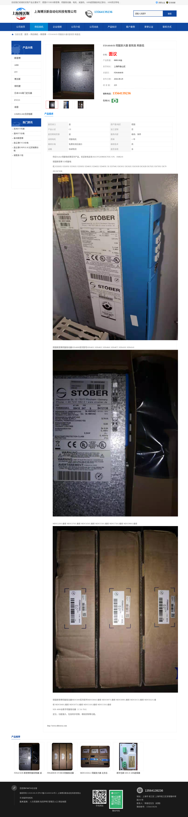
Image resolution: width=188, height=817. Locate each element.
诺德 (16, 107)
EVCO (17, 100)
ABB (16, 65)
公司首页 (20, 27)
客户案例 (130, 27)
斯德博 (43, 34)
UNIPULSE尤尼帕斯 (23, 114)
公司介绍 (75, 27)
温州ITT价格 (19, 133)
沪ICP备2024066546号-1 (47, 793)
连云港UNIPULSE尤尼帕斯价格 (26, 149)
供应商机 (39, 27)
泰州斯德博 (18, 138)
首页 (26, 34)
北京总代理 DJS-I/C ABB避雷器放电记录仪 (130, 773)
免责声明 (44, 802)
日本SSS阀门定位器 (23, 93)
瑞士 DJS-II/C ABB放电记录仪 (160, 773)
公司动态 (93, 27)
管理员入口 (53, 802)
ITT (15, 72)
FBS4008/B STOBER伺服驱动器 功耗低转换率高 (33, 773)
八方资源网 (34, 802)
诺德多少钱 (18, 155)
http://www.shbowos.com (57, 726)
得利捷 (17, 86)
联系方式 (167, 27)
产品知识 (112, 27)
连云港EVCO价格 (21, 143)
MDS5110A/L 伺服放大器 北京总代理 (61, 773)
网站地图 (62, 802)
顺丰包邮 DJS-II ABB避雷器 (94, 773)
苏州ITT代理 (19, 129)
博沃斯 (17, 79)
